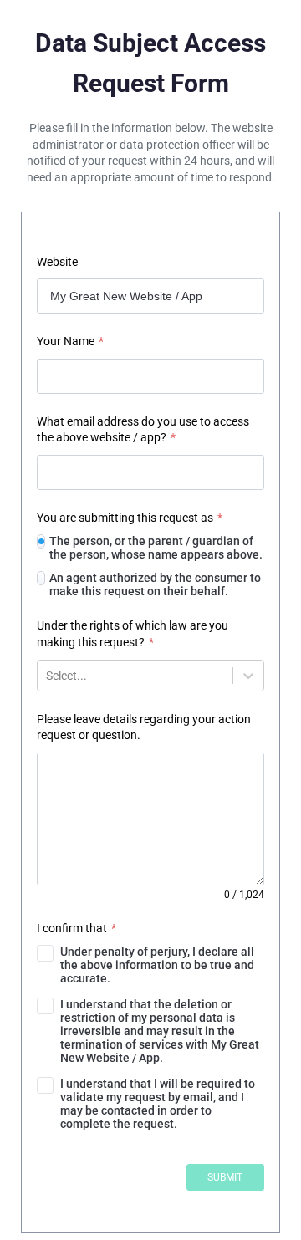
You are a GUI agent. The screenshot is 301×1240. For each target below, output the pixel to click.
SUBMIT (224, 1177)
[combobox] (47, 675)
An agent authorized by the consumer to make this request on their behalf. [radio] (155, 584)
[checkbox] (150, 965)
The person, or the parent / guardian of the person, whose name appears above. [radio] (156, 547)
